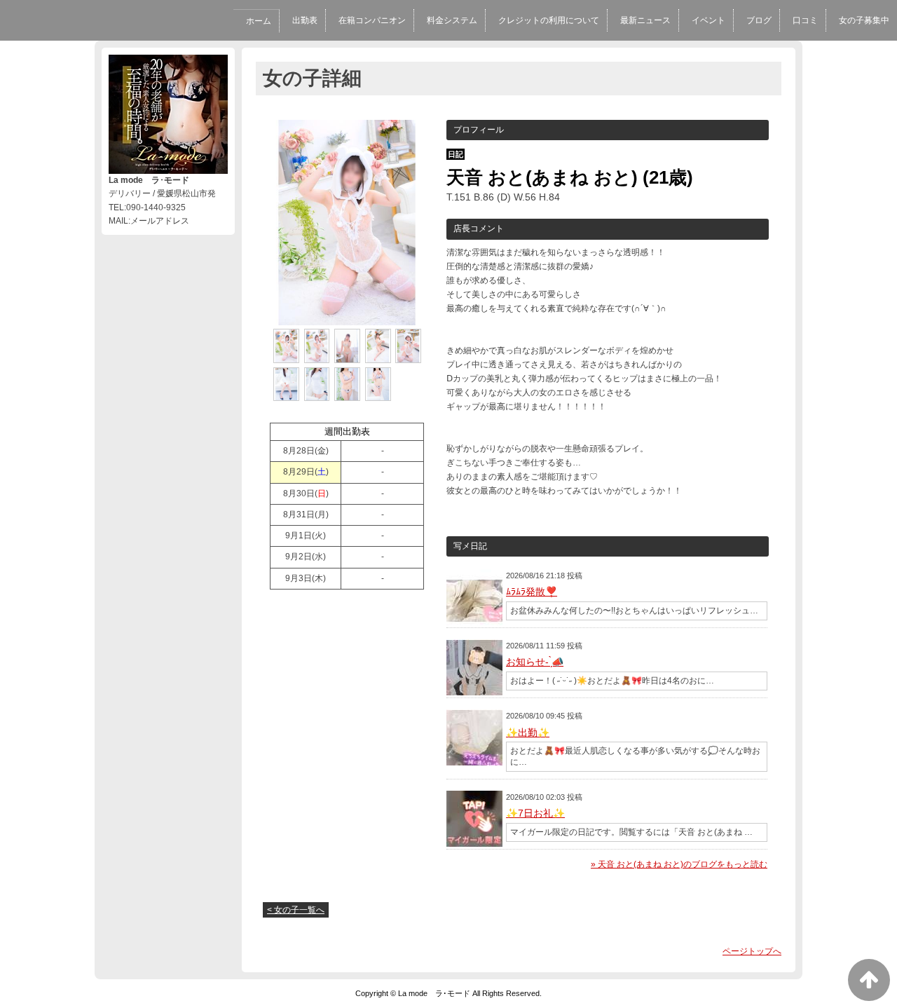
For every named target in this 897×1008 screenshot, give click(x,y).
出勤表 (304, 20)
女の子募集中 (864, 20)
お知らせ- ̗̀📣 (534, 661)
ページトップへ (752, 951)
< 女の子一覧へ (295, 910)
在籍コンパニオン (372, 20)
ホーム (258, 21)
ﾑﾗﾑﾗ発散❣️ (531, 591)
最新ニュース (645, 20)
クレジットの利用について (548, 20)
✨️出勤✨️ (527, 732)
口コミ (805, 20)
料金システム (452, 20)
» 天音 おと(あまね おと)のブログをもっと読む (679, 864)
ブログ (759, 20)
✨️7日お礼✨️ (535, 813)
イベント (708, 20)
